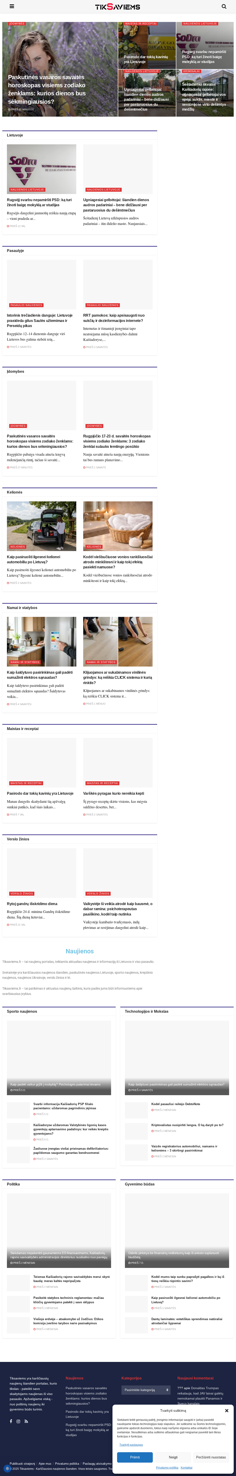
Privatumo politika (167, 1467)
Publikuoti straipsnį (22, 1463)
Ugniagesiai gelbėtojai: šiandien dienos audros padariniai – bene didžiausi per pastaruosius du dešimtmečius (146, 99)
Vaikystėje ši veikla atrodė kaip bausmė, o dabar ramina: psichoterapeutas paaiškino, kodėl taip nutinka (118, 909)
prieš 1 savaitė (95, 467)
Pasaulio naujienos (26, 305)
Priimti (135, 1457)
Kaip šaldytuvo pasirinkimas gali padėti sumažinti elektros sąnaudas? (176, 1084)
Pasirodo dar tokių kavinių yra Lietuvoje (40, 793)
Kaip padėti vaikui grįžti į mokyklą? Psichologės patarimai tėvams (55, 1084)
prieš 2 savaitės (20, 347)
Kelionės (18, 546)
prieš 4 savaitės (20, 704)
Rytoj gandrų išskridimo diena (32, 904)
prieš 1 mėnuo (95, 703)
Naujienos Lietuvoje (200, 23)
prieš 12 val (17, 226)
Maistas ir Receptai (140, 23)
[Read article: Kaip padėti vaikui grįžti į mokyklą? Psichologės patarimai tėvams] (59, 1058)
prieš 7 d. (137, 1262)
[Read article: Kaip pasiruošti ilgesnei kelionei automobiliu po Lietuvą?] (41, 526)
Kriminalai (191, 71)
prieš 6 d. (42, 1139)
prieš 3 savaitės (96, 347)
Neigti (173, 1457)
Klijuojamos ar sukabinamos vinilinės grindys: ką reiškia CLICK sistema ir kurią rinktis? (117, 677)
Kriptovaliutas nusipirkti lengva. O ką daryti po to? (187, 1125)
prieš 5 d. (19, 1090)
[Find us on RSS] (26, 1421)
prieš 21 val (17, 924)
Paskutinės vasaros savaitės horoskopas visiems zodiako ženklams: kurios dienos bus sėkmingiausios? (40, 441)
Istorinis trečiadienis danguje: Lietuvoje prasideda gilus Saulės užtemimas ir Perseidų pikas (40, 320)
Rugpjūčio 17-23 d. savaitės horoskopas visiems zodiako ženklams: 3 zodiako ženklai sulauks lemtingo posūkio (117, 441)
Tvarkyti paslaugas (131, 1444)
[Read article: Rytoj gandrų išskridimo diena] (41, 873)
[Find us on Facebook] (11, 1421)
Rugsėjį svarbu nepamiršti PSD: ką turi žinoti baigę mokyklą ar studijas (204, 57)
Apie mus (45, 1463)
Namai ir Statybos (25, 662)
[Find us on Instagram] (18, 1421)
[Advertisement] (199, 171)
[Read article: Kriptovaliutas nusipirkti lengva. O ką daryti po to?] (136, 1131)
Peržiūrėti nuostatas (211, 1457)
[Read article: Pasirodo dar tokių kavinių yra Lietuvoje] (41, 763)
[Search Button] (224, 6)
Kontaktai (186, 1467)
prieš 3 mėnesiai (46, 1308)
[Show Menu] (12, 6)
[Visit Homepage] (118, 6)
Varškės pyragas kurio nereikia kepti (113, 793)
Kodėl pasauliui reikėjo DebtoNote (175, 1104)
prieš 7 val (16, 814)
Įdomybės (16, 23)
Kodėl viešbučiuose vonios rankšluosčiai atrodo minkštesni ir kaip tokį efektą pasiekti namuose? (118, 562)
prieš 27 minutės (22, 109)
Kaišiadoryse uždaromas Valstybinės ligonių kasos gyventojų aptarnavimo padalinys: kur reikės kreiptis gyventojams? (70, 1129)
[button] (226, 1410)
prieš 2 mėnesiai (164, 1110)
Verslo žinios (22, 893)
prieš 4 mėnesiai (46, 1329)
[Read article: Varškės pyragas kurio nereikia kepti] (118, 763)
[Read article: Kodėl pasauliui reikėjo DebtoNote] (136, 1110)
